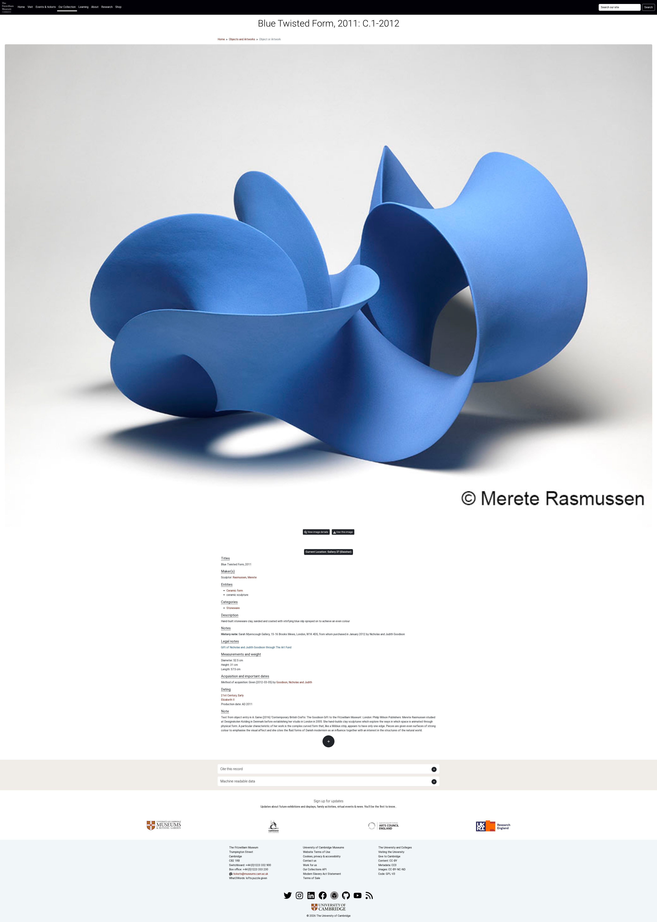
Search (648, 7)
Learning (83, 7)
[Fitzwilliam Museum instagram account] (300, 895)
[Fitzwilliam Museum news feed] (369, 895)
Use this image (344, 532)
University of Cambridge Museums (323, 847)
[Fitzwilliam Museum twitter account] (288, 895)
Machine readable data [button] (237, 781)
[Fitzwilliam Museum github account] (346, 895)
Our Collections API (315, 869)
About (95, 7)
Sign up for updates (328, 801)
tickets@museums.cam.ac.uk (250, 873)
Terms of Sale (311, 878)
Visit (30, 7)
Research (107, 7)
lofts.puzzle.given (256, 878)
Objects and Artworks (242, 39)
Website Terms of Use (316, 852)
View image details (317, 532)
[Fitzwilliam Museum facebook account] (311, 895)
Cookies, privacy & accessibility (321, 856)
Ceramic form (235, 590)
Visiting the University (391, 852)
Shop (118, 7)
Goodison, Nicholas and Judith (294, 682)
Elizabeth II (228, 699)
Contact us (309, 860)
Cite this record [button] (231, 769)
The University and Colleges (395, 847)
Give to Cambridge (389, 856)
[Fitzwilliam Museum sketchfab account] (334, 895)
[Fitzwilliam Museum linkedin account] (323, 895)
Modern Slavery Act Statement (322, 873)
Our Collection (67, 7)
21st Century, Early (232, 695)
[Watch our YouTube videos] (358, 895)
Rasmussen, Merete (245, 577)
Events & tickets (46, 7)
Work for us (310, 865)
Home (22, 7)
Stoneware (233, 608)
